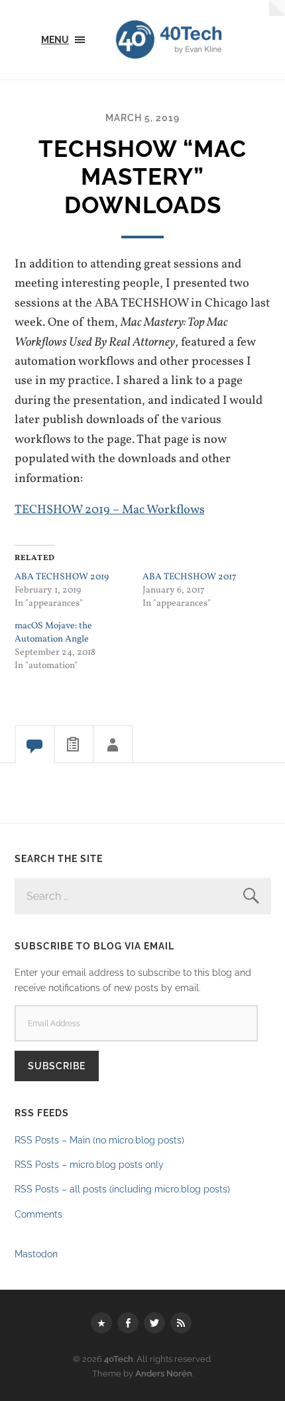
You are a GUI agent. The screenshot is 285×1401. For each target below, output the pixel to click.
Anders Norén (163, 1373)
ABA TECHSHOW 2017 (189, 577)
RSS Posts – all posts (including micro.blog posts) (122, 1188)
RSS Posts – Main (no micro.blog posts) (99, 1139)
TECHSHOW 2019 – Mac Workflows (110, 509)
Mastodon (36, 1253)
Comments (38, 1214)
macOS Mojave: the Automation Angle (53, 633)
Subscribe (57, 1065)
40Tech (118, 1359)
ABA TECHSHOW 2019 (62, 577)
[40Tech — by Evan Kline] (191, 40)
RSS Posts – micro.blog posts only (89, 1164)
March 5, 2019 (142, 117)
